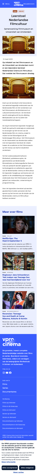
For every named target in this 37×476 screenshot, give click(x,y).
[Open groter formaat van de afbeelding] (18, 88)
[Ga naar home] (18, 4)
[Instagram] (3, 372)
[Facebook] (10, 372)
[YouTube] (7, 372)
